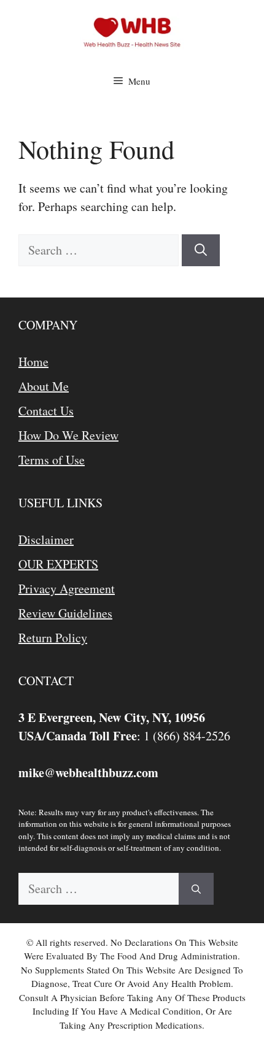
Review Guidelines (65, 613)
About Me (43, 386)
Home (33, 361)
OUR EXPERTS (58, 564)
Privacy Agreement (66, 588)
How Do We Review (68, 435)
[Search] (201, 250)
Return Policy (52, 637)
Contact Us (46, 410)
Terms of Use (51, 459)
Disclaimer (46, 539)
